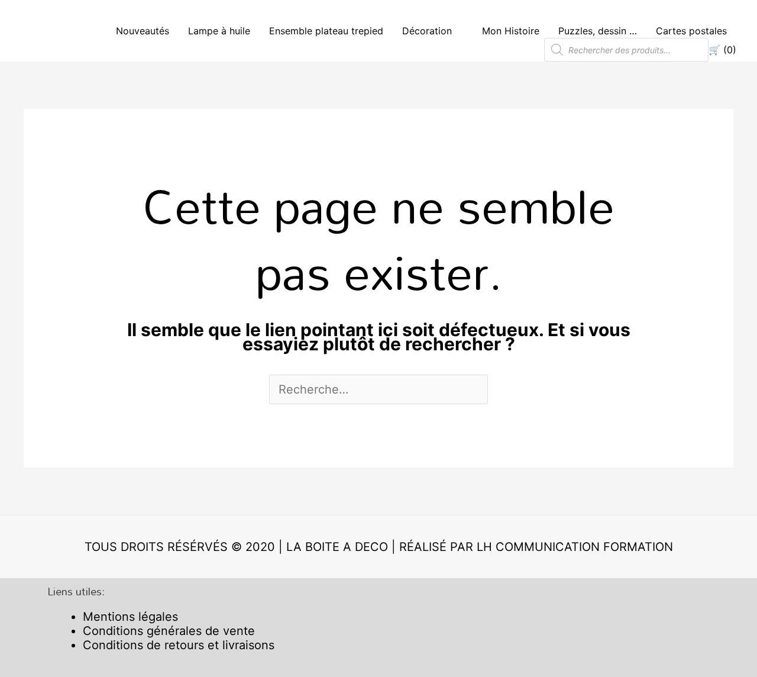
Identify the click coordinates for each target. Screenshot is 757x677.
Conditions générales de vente (169, 631)
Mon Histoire (510, 31)
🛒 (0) (722, 50)
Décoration (427, 31)
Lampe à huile (219, 31)
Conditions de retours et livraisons (178, 645)
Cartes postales (691, 31)
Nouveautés (142, 31)
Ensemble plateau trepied (326, 31)
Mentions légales (130, 617)
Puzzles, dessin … (597, 31)
